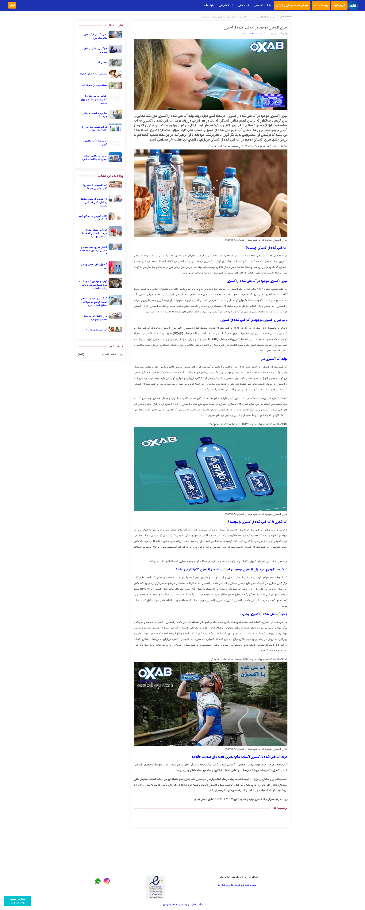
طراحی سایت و (195, 904)
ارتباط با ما (209, 5)
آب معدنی (243, 5)
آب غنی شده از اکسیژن (256, 522)
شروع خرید (339, 5)
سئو (184, 904)
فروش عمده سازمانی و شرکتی (292, 5)
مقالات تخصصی (262, 5)
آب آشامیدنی (226, 5)
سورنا (164, 904)
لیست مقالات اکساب (265, 17)
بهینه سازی (174, 904)
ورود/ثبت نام (321, 5)
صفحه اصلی (285, 16)
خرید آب (281, 757)
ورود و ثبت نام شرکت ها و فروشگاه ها (236, 885)
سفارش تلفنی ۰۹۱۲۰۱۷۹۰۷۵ (17, 901)
